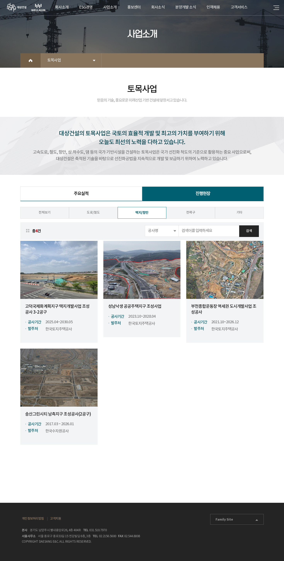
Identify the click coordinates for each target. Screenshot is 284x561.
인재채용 (213, 7)
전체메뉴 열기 (276, 7)
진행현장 (203, 193)
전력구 (190, 213)
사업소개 (109, 7)
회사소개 (61, 7)
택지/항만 (142, 213)
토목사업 (54, 60)
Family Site (224, 520)
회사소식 (158, 7)
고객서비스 (239, 7)
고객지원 (55, 518)
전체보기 (44, 213)
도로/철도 (93, 213)
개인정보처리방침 (33, 518)
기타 (239, 213)
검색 (249, 231)
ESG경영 (86, 7)
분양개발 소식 (185, 7)
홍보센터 (134, 7)
